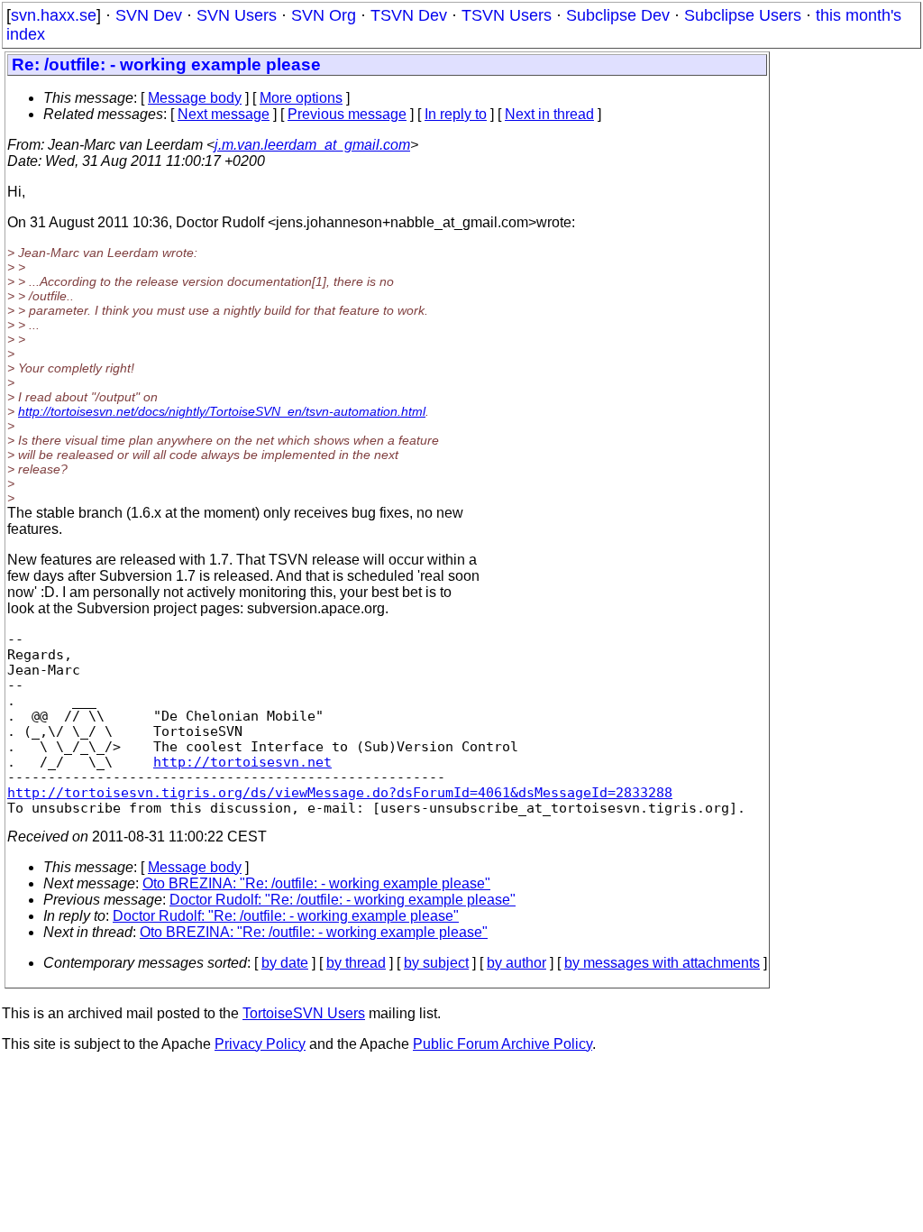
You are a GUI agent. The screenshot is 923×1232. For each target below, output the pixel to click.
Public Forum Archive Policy (502, 1044)
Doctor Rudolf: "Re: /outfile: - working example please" (342, 899)
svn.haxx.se (53, 15)
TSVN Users (507, 15)
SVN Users (236, 15)
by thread (356, 962)
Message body (195, 98)
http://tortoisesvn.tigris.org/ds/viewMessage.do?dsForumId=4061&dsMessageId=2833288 (339, 792)
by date (284, 962)
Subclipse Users (742, 15)
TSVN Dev (408, 15)
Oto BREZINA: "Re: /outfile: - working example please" (316, 883)
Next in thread (549, 114)
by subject (436, 962)
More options (301, 98)
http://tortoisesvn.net (242, 761)
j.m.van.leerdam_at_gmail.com (312, 144)
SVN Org (323, 15)
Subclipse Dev (618, 15)
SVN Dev (148, 15)
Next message (224, 114)
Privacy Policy (260, 1044)
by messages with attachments (662, 962)
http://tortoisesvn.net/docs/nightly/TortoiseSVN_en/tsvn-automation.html (221, 411)
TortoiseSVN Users (303, 1013)
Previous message (347, 114)
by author (516, 962)
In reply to (456, 114)
